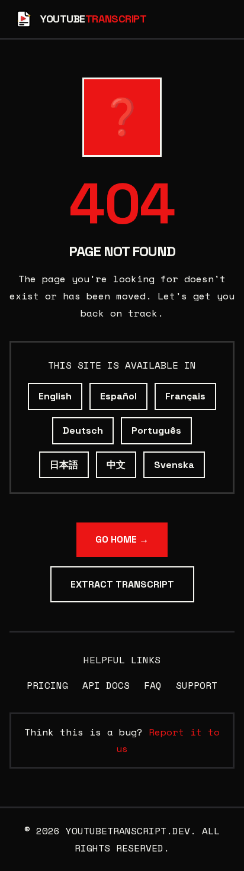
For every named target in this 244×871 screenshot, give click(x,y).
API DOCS (106, 685)
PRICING (47, 685)
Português (156, 430)
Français (185, 396)
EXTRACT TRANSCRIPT (122, 584)
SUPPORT (196, 685)
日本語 (64, 465)
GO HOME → (122, 539)
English (55, 396)
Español (118, 396)
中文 (116, 465)
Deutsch (83, 430)
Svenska (174, 465)
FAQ (153, 685)
